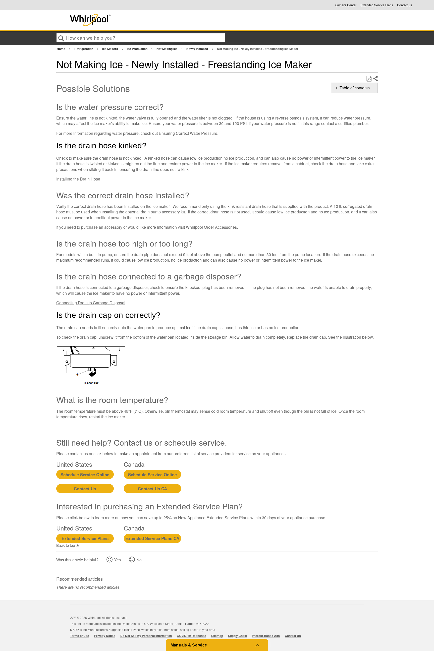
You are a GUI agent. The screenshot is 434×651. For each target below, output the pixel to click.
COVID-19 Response (191, 635)
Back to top (65, 545)
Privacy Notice (104, 635)
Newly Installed (197, 48)
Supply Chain (237, 635)
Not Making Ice (167, 48)
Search (61, 38)
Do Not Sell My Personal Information (146, 635)
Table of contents (355, 88)
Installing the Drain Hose (78, 179)
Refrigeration (84, 48)
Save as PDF (368, 79)
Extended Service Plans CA (152, 538)
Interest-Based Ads (266, 635)
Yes (117, 560)
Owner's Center (345, 5)
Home (61, 48)
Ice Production (137, 48)
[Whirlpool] (127, 20)
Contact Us (404, 5)
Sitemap (217, 635)
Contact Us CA (152, 489)
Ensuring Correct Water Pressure (188, 133)
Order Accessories (220, 227)
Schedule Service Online (85, 474)
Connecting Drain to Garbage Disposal (90, 303)
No (139, 560)
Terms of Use (79, 635)
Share (375, 79)
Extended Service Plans (376, 5)
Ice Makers (110, 48)
